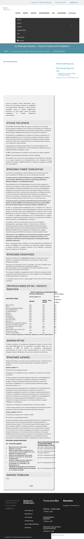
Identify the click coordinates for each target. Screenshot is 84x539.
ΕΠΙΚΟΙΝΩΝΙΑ (61, 13)
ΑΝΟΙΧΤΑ (34, 13)
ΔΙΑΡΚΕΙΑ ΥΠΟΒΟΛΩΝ (18, 475)
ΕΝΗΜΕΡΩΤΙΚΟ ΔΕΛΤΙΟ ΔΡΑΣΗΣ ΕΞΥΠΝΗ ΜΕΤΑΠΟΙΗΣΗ (67, 74)
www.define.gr (29, 510)
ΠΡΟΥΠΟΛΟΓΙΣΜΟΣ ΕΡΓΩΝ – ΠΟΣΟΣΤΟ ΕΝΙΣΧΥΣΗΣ (27, 287)
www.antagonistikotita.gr (32, 524)
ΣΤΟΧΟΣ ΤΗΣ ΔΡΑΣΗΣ (18, 123)
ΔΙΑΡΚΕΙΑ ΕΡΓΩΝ (15, 340)
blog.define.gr (29, 514)
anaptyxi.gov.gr (29, 520)
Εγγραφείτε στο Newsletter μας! (71, 505)
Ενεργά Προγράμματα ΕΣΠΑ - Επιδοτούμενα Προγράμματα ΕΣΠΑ (30, 51)
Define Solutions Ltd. (27, 537)
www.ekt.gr (28, 527)
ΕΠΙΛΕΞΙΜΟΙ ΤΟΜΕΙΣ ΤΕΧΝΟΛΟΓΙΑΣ (25, 169)
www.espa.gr (28, 517)
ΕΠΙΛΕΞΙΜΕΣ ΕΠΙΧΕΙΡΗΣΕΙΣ (20, 254)
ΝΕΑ (53, 13)
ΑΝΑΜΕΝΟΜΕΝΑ (44, 13)
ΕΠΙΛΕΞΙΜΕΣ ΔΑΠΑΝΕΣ (18, 357)
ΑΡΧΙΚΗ (18, 13)
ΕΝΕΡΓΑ (25, 13)
